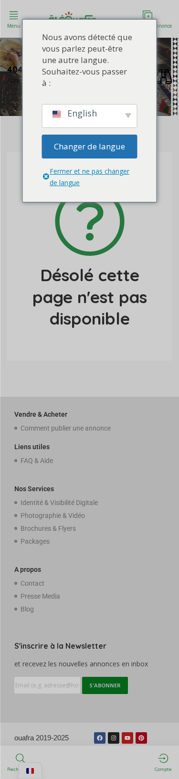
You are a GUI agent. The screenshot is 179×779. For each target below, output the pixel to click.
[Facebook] (99, 738)
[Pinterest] (141, 738)
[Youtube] (127, 738)
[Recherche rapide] (163, 77)
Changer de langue (89, 146)
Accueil (16, 80)
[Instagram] (113, 738)
